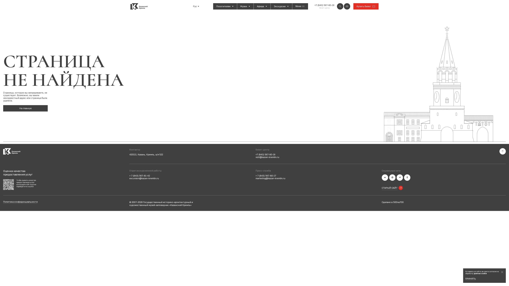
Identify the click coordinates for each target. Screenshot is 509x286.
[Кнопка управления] (340, 6)
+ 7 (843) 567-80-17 (266, 175)
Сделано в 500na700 (393, 202)
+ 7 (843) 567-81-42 (139, 175)
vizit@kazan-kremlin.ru (267, 157)
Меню (298, 6)
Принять (470, 279)
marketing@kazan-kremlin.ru (270, 178)
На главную (25, 108)
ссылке (31, 186)
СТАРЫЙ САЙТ (390, 188)
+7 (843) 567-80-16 (324, 5)
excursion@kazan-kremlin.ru (144, 178)
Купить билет (364, 6)
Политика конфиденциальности (20, 202)
